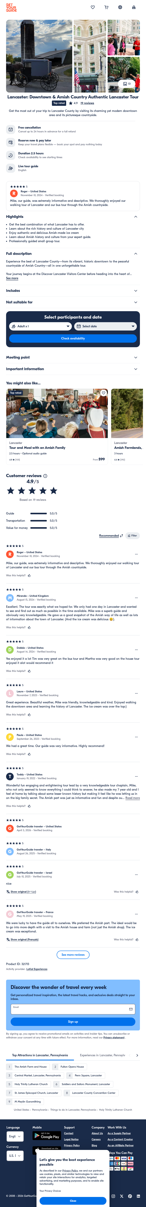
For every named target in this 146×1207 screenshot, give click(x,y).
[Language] (120, 7)
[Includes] (136, 291)
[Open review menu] (136, 554)
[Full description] (136, 254)
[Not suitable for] (136, 302)
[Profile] (134, 8)
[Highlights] (136, 217)
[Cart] (106, 8)
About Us (97, 1133)
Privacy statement (114, 1037)
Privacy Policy (72, 1145)
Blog (94, 1145)
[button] (81, 103)
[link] (57, 427)
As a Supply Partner (119, 1133)
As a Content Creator (120, 1139)
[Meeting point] (136, 357)
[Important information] (136, 369)
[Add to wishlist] (103, 393)
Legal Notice (71, 1139)
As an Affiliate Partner (121, 1145)
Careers (96, 1139)
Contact (68, 1133)
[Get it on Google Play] (47, 1136)
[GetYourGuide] (11, 7)
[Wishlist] (93, 8)
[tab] (40, 1055)
